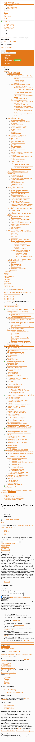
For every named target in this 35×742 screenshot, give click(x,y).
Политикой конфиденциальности (20, 597)
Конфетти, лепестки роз (14, 375)
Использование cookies (10, 691)
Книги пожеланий (12, 373)
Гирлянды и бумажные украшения (21, 241)
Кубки (9, 356)
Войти (6, 13)
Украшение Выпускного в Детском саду (19, 433)
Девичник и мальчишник (14, 367)
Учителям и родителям (17, 328)
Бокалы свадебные (12, 363)
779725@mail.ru (8, 28)
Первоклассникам (12, 344)
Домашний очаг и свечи (14, 369)
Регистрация (8, 47)
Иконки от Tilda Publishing (8, 731)
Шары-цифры (11, 448)
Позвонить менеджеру (7, 648)
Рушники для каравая (13, 386)
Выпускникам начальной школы (20, 84)
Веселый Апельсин (17, 289)
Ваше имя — (4, 592)
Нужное (9, 376)
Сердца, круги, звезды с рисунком (17, 442)
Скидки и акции (12, 8)
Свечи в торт (11, 455)
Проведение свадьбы (13, 397)
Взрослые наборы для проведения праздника (20, 451)
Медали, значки (15, 314)
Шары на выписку (12, 481)
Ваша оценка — (5, 588)
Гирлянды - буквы (16, 459)
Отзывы (6, 10)
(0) (5, 18)
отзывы (26, 640)
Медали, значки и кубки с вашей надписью (20, 349)
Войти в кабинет (9, 705)
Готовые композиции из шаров (16, 436)
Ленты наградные (12, 359)
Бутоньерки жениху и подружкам (17, 366)
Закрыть (6, 68)
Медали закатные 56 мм (14, 347)
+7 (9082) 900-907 (9, 296)
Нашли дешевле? (6, 545)
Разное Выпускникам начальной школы (22, 327)
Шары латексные (12, 437)
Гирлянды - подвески (17, 461)
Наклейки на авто (12, 483)
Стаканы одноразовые (17, 469)
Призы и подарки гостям (14, 384)
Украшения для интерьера (15, 484)
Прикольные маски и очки (15, 473)
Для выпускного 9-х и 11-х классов (21, 316)
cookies (19, 728)
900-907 (9, 24)
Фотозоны (10, 403)
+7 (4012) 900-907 (9, 300)
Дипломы (10, 358)
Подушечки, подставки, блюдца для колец (19, 383)
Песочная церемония (13, 379)
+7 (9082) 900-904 (9, 298)
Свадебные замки (12, 372)
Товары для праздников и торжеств (14, 292)
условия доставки (19, 625)
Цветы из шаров (12, 429)
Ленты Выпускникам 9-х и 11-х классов (22, 313)
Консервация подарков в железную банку (19, 426)
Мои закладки (8, 707)
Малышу (10, 478)
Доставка (6, 57)
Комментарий (5, 595)
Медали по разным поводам (15, 352)
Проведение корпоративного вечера (17, 400)
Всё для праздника (6, 37)
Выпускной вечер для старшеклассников (19, 404)
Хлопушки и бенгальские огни (16, 456)
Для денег (10, 370)
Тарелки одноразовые (17, 470)
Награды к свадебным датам (15, 353)
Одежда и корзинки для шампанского (18, 378)
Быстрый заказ (5, 548)
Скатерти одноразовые (17, 467)
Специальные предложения (12, 3)
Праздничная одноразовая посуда (20, 250)
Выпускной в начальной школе (16, 406)
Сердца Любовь (12, 445)
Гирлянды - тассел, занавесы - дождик (22, 462)
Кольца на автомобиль (17, 392)
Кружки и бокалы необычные (16, 411)
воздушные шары (27, 654)
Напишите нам (5, 549)
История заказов (9, 708)
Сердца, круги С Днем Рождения (17, 439)
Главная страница (9, 2)
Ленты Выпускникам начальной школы (22, 322)
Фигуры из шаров (12, 480)
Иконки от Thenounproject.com (25, 731)
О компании (7, 55)
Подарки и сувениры (13, 422)
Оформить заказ (5, 647)
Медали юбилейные (13, 350)
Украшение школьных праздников (17, 431)
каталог (6, 635)
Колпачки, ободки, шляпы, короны (17, 475)
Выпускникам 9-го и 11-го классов (21, 75)
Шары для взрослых (13, 440)
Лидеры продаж (12, 7)
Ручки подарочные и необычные (17, 419)
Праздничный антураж (14, 401)
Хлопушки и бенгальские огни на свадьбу (19, 393)
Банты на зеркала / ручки (18, 389)
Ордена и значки (12, 355)
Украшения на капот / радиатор (20, 390)
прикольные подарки (14, 294)
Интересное (10, 409)
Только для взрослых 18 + (14, 414)
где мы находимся (16, 620)
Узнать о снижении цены (8, 543)
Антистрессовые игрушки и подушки (18, 425)
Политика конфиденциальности (13, 692)
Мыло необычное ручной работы (17, 423)
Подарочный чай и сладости (15, 420)
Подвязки (10, 381)
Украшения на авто (16, 162)
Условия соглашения (10, 689)
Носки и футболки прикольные (16, 412)
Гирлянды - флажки (16, 464)
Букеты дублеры (12, 364)
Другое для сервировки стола (19, 472)
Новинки (10, 5)
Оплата (6, 58)
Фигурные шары (12, 447)
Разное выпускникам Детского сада (21, 342)
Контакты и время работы (8, 41)
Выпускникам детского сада (19, 100)
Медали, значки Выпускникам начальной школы (20, 324)
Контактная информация (11, 306)
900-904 (9, 25)
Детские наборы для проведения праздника (20, 453)
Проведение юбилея (13, 398)
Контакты (7, 63)
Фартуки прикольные (13, 415)
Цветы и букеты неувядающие (16, 417)
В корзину (4, 546)
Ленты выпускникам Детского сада (21, 341)
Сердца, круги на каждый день (16, 444)
